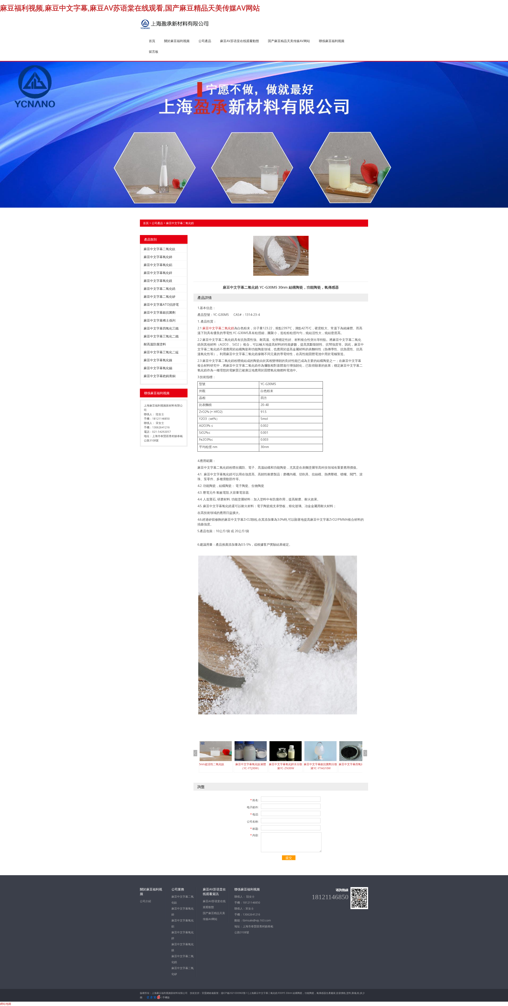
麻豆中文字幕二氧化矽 (159, 296)
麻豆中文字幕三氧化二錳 (161, 352)
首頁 (152, 41)
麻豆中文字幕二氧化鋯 (180, 223)
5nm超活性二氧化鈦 (211, 764)
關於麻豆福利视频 (177, 41)
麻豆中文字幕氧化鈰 (158, 257)
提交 (289, 858)
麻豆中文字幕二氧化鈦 (159, 249)
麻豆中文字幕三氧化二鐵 (161, 336)
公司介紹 (145, 901)
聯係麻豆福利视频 (331, 41)
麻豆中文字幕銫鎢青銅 (159, 376)
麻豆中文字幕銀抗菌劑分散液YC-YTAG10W (320, 766)
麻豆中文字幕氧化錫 (158, 368)
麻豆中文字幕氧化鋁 (158, 265)
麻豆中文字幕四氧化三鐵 (161, 328)
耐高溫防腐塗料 (155, 344)
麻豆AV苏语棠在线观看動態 (239, 41)
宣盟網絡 (206, 993)
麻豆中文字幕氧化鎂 (158, 280)
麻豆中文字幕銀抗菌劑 (159, 312)
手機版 (166, 997)
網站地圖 (5, 1004)
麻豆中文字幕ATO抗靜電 (161, 304)
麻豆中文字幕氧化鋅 (158, 273)
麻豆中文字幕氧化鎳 (158, 360)
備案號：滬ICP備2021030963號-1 (229, 993)
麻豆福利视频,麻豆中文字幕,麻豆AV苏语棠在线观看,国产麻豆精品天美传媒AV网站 (130, 8)
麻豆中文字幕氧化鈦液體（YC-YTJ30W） (250, 766)
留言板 (153, 51)
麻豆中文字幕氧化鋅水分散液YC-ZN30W (285, 766)
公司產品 (204, 41)
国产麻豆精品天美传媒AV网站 (289, 41)
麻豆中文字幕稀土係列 (159, 320)
